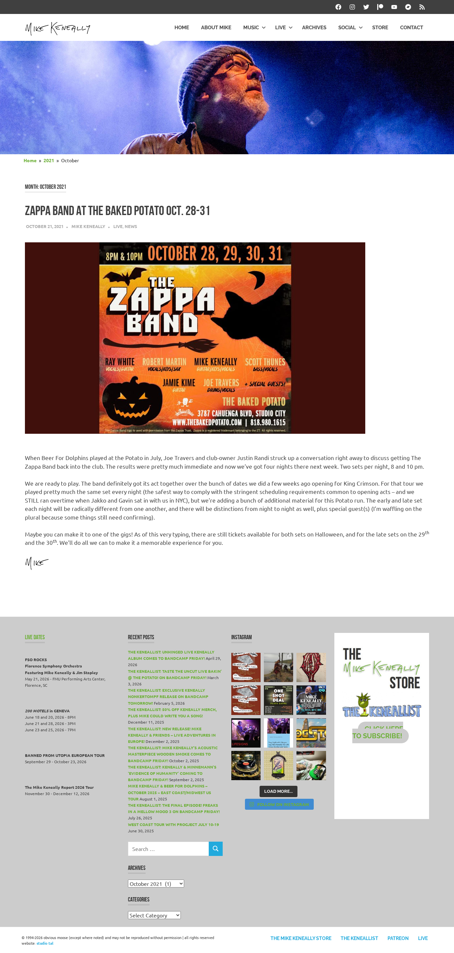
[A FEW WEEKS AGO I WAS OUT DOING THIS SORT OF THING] (278, 667)
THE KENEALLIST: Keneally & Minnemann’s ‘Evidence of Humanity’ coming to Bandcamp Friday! (172, 773)
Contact (411, 28)
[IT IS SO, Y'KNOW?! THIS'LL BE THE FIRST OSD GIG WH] (278, 700)
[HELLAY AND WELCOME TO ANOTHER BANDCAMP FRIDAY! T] (278, 765)
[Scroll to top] (442, 941)
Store (380, 28)
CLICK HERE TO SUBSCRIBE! (377, 732)
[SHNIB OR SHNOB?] (311, 667)
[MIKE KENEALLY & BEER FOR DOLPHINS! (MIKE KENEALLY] (246, 700)
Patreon (398, 938)
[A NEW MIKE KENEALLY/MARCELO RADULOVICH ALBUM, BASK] (246, 765)
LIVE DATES (35, 637)
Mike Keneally (88, 226)
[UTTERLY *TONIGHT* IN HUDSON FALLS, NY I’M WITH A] (278, 733)
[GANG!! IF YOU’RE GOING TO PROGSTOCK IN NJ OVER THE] (311, 733)
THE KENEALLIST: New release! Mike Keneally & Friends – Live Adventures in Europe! (172, 735)
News (131, 226)
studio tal (45, 943)
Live (280, 28)
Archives (314, 28)
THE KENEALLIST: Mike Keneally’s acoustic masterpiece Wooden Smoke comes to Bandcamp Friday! (173, 754)
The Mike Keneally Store (301, 938)
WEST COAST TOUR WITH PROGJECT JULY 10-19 (173, 824)
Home (181, 28)
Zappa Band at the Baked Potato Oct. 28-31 (117, 210)
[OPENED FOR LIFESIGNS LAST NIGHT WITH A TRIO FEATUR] (246, 733)
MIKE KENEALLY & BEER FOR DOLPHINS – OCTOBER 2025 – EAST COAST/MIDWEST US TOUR (169, 792)
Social (347, 28)
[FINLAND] (311, 765)
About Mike (216, 28)
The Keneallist (359, 938)
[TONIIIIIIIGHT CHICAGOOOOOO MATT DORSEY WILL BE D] (311, 700)
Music (251, 28)
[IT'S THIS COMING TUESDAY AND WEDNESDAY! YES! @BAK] (246, 667)
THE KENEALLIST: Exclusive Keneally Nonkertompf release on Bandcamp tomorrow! (168, 696)
